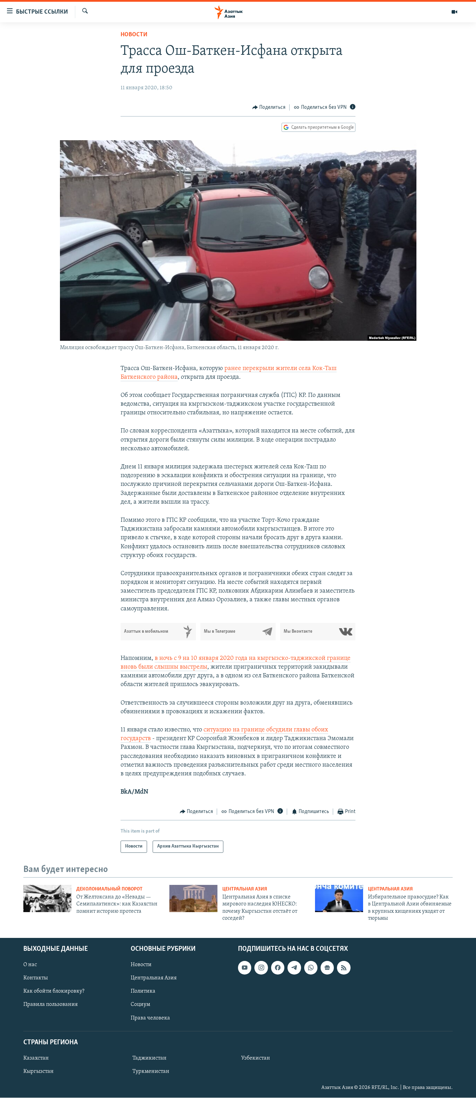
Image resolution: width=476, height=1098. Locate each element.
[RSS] (343, 968)
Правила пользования (50, 1005)
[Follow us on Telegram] (294, 968)
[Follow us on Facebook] (277, 968)
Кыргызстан (38, 1071)
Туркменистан (150, 1071)
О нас (30, 965)
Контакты (35, 978)
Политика (143, 991)
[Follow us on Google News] (327, 968)
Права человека (150, 1018)
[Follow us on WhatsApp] (310, 968)
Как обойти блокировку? (53, 991)
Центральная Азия (244, 889)
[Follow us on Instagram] (261, 968)
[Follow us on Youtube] (244, 968)
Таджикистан (149, 1058)
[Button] (269, 107)
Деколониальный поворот (109, 889)
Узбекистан (255, 1058)
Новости (134, 35)
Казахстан (36, 1058)
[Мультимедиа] (454, 12)
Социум (140, 1005)
